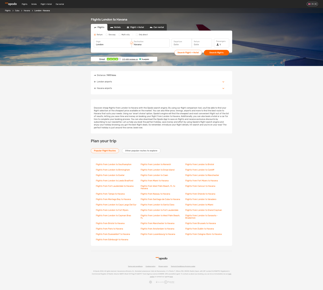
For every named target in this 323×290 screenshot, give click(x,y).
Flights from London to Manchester (202, 175)
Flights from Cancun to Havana (200, 186)
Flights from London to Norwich (156, 164)
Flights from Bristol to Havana (110, 223)
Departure (178, 42)
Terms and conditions (135, 266)
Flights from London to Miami (199, 204)
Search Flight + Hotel (188, 52)
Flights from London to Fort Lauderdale (159, 210)
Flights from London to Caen (154, 175)
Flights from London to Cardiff (199, 170)
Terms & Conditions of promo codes (183, 266)
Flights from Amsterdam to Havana (157, 229)
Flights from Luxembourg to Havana (158, 234)
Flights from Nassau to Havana (155, 194)
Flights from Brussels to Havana (200, 223)
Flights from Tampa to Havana (110, 194)
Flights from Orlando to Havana (200, 194)
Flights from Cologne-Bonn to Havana (203, 234)
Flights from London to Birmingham (113, 170)
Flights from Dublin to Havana (199, 229)
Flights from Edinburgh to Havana (112, 239)
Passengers (221, 41)
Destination (138, 42)
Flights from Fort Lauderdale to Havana (114, 186)
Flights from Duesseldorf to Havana (113, 234)
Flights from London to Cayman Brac (113, 215)
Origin (98, 42)
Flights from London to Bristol (199, 164)
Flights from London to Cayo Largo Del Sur (116, 204)
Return (197, 42)
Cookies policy (150, 266)
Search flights (216, 52)
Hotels (34, 4)
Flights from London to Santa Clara (157, 204)
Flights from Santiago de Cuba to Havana (160, 199)
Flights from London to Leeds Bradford (114, 180)
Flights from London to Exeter (110, 175)
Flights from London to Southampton (113, 164)
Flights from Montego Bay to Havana (113, 199)
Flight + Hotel (46, 4)
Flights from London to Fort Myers (112, 210)
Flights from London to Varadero (200, 199)
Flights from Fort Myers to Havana (201, 180)
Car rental (60, 4)
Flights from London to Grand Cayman (203, 210)
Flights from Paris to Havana (109, 229)
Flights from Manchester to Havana (157, 223)
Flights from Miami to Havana (155, 180)
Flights (24, 4)
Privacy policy (163, 266)
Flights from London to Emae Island (157, 170)
